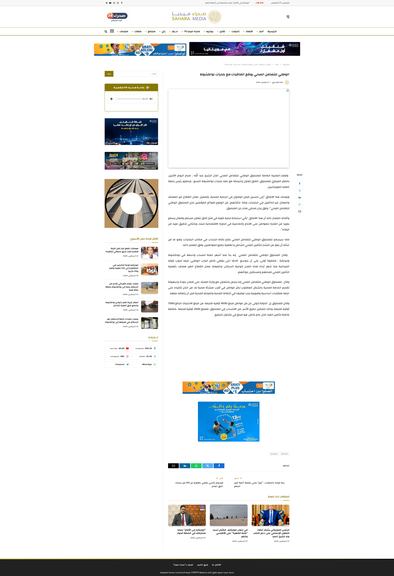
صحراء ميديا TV (192, 31)
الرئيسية (272, 31)
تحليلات (235, 31)
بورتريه (209, 31)
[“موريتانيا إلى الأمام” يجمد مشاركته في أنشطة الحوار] (187, 515)
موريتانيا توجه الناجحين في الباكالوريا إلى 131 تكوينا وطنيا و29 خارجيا (123, 268)
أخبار (261, 31)
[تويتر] (299, 190)
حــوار (175, 31)
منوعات (124, 31)
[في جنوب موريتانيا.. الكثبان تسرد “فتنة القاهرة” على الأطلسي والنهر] (228, 515)
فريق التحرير (202, 565)
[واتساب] (299, 204)
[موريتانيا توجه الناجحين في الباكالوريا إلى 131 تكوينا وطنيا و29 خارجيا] (149, 269)
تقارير (222, 31)
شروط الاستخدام (183, 572)
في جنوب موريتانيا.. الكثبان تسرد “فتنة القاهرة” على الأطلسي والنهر (230, 533)
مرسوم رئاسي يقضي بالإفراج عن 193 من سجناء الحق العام (199, 484)
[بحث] (106, 31)
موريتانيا (274, 454)
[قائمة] (288, 16)
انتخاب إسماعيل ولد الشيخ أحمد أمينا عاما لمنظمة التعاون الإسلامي (221, 3)
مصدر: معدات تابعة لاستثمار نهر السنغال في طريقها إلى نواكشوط (121, 321)
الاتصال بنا (216, 565)
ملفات (137, 31)
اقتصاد (249, 31)
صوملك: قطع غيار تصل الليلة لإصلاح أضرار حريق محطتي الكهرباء (121, 250)
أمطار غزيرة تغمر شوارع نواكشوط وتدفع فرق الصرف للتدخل (121, 304)
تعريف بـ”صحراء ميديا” (183, 565)
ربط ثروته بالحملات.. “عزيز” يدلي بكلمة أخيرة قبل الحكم (259, 484)
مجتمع (151, 31)
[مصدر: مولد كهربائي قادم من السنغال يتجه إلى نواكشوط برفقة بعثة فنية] (149, 288)
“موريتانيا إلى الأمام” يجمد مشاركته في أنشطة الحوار (191, 531)
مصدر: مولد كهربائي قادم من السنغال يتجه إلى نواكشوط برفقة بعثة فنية (121, 287)
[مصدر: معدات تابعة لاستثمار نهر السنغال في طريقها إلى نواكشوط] (149, 323)
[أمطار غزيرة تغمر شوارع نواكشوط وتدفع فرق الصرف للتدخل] (149, 306)
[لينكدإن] (299, 197)
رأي (163, 31)
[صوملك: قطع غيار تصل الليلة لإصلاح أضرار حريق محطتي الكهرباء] (149, 252)
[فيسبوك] (299, 183)
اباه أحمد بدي (277, 82)
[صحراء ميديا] (197, 16)
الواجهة (284, 454)
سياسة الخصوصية (167, 572)
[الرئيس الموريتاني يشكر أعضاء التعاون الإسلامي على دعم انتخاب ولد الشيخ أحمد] (270, 515)
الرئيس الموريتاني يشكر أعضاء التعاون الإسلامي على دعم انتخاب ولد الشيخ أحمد (271, 533)
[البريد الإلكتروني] (299, 211)
